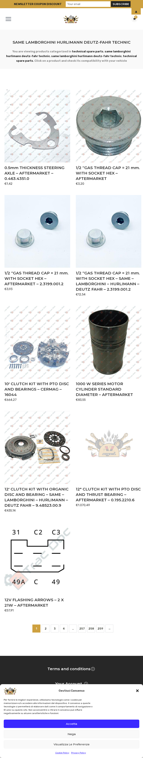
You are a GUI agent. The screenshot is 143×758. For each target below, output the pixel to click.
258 (91, 628)
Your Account (68, 684)
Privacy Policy (78, 752)
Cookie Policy (62, 752)
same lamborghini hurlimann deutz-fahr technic (86, 56)
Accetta (71, 724)
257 (82, 628)
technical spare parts (87, 51)
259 (100, 628)
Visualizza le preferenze (72, 744)
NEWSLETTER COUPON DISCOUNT (38, 4)
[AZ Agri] (70, 19)
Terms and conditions (68, 669)
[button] (137, 691)
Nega (72, 734)
